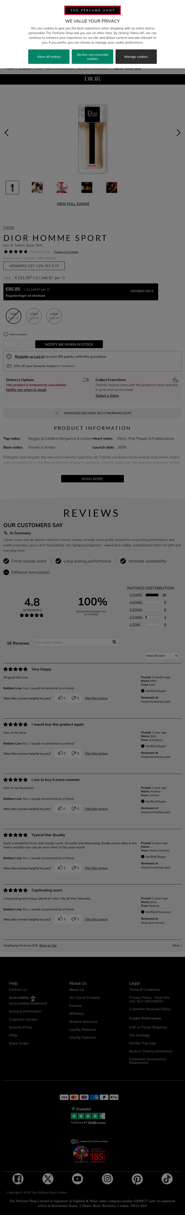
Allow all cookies (49, 57)
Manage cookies (136, 57)
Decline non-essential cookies (92, 57)
